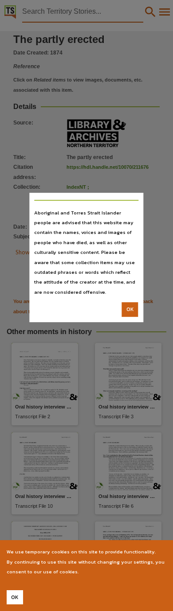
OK (130, 309)
